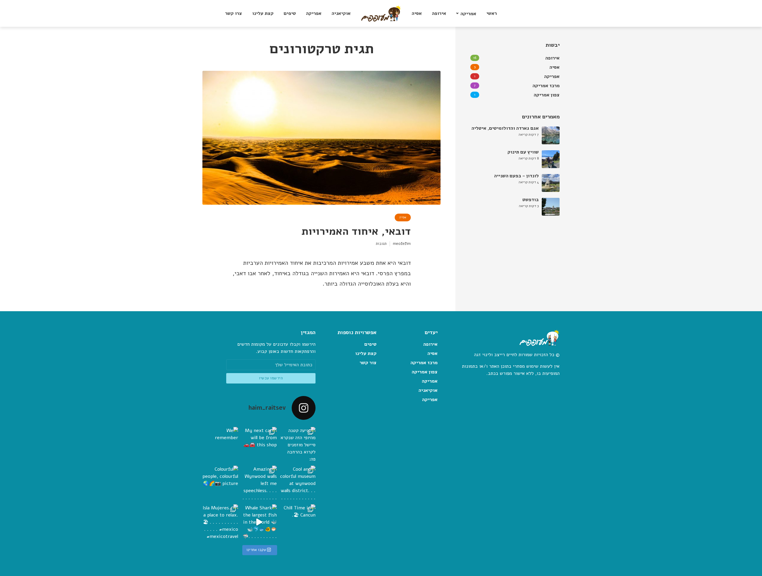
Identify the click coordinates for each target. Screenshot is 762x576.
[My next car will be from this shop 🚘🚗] (259, 445)
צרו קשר (233, 13)
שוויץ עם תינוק (523, 152)
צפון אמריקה (425, 372)
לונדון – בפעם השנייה (516, 176)
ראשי (491, 13)
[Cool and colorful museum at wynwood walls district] (298, 483)
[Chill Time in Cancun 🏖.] (298, 522)
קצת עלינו (263, 13)
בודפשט (530, 199)
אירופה (439, 13)
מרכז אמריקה (424, 362)
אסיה (417, 13)
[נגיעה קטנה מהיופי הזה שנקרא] (298, 445)
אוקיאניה (341, 13)
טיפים (290, 13)
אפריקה (313, 13)
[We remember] (220, 445)
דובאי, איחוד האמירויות (356, 231)
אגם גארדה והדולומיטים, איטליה (505, 128)
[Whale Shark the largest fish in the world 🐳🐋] (259, 522)
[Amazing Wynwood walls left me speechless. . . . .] (259, 483)
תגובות (381, 243)
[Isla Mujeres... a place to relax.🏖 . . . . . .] (220, 522)
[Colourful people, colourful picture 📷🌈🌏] (220, 483)
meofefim (402, 243)
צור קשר (368, 362)
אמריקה (468, 13)
